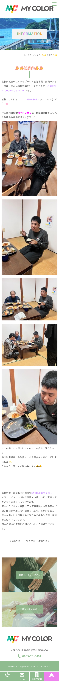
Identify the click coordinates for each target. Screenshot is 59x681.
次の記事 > (44, 541)
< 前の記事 (15, 541)
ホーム (27, 55)
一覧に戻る (29, 541)
